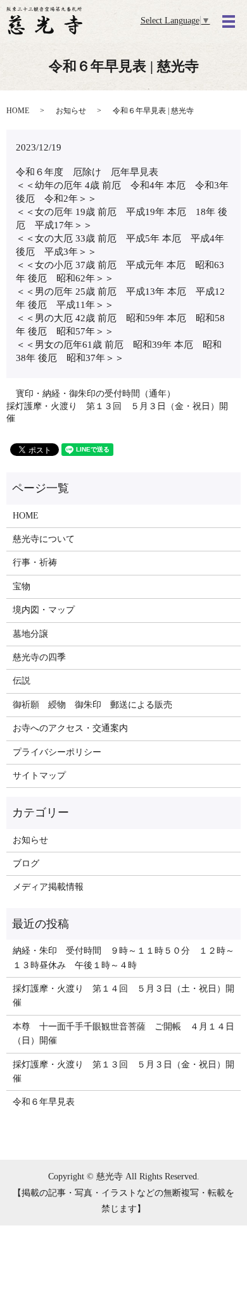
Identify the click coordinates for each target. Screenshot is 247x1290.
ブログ (26, 863)
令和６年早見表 (44, 1102)
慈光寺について (44, 539)
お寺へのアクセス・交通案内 (70, 728)
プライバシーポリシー (57, 752)
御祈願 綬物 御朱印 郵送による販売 (92, 705)
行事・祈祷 (35, 562)
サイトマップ (39, 775)
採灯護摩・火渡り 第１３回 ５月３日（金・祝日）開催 (117, 413)
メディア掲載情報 (48, 887)
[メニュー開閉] (228, 21)
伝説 (21, 680)
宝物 (21, 586)
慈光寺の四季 (39, 657)
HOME (17, 110)
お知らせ (71, 110)
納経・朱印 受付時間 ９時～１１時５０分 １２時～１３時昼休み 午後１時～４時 (123, 957)
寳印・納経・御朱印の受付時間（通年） (95, 393)
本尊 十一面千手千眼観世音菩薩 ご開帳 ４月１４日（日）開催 (123, 1033)
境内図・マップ (44, 610)
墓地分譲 (30, 634)
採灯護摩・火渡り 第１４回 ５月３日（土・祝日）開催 (123, 995)
